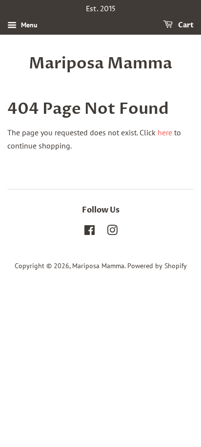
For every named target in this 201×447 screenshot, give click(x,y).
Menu (28, 25)
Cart (185, 25)
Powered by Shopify (157, 265)
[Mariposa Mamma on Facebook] (89, 232)
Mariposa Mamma (100, 63)
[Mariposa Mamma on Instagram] (112, 232)
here (165, 132)
